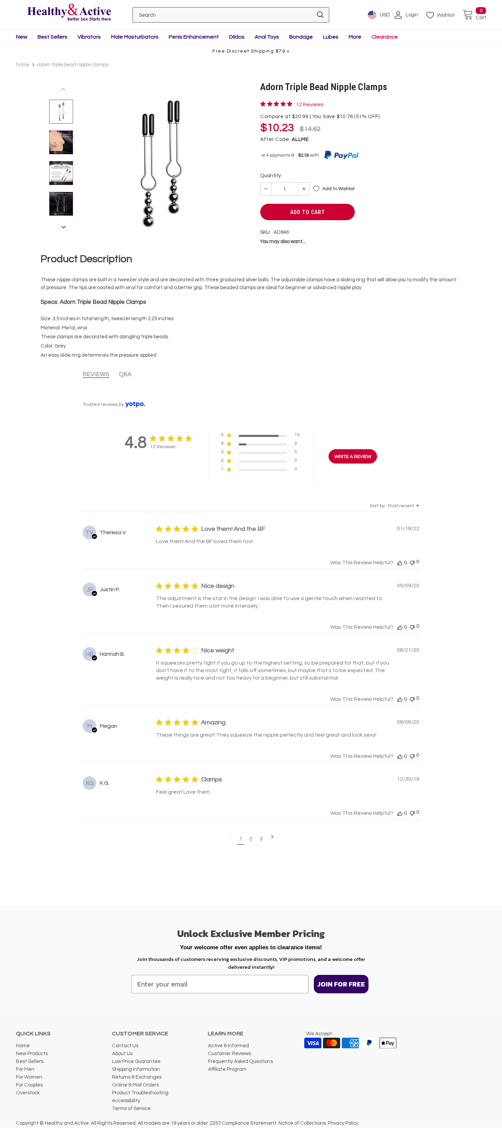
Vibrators (89, 37)
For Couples (29, 1085)
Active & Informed (228, 1045)
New (21, 37)
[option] (159, 163)
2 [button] (250, 838)
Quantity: (271, 175)
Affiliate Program (227, 1069)
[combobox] (394, 505)
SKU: (265, 232)
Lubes (330, 37)
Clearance (385, 37)
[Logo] (69, 13)
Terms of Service (131, 1108)
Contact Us (125, 1045)
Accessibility (126, 1100)
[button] (260, 436)
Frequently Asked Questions (240, 1061)
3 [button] (261, 838)
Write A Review (352, 456)
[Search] (320, 15)
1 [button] (240, 838)
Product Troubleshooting (140, 1092)
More (355, 37)
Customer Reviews (229, 1053)
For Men (25, 1069)
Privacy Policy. (343, 1123)
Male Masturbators (134, 37)
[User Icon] (398, 15)
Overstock (28, 1092)
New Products (32, 1053)
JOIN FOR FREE (341, 984)
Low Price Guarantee (136, 1061)
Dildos (237, 37)
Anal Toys (267, 37)
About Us (122, 1053)
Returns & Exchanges (137, 1077)
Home (22, 64)
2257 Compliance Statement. (243, 1123)
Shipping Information (136, 1069)
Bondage (301, 37)
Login (412, 14)
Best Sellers (52, 37)
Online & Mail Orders (135, 1085)
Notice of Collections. (302, 1123)
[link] (292, 104)
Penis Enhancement (194, 37)
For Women (29, 1077)
